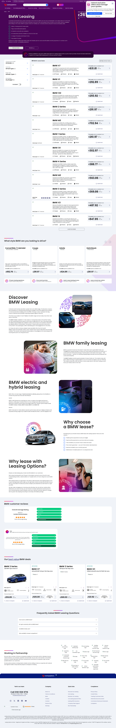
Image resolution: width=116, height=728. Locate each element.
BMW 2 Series (59, 106)
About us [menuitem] (81, 1)
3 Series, (20, 405)
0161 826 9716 (64, 723)
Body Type (8, 72)
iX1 (35, 411)
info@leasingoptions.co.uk (19, 695)
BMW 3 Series (59, 188)
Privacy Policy (94, 691)
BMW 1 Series (59, 134)
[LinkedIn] (18, 701)
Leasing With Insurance (73, 701)
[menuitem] (8, 8)
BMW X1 (56, 79)
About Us (47, 691)
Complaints (94, 703)
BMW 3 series (68, 358)
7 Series (26, 316)
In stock (19, 84)
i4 (37, 411)
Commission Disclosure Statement (99, 701)
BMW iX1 (57, 147)
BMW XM (37, 405)
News (46, 696)
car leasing (21, 42)
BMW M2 (57, 175)
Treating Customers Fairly (97, 696)
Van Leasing (71, 694)
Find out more (16, 48)
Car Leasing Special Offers (74, 698)
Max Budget (8, 78)
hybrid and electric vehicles (29, 394)
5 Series (19, 322)
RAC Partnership (72, 705)
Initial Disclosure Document (97, 698)
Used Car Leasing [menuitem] (69, 8)
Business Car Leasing (73, 696)
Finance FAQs (48, 703)
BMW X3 (57, 202)
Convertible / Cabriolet (15, 248)
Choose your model (10, 61)
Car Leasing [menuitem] (8, 1)
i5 (38, 411)
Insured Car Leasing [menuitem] (32, 8)
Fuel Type (8, 67)
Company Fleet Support (74, 703)
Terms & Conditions (50, 694)
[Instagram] (10, 701)
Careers (47, 698)
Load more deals (72, 229)
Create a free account (94, 13)
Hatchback (91, 248)
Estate (62, 248)
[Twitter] (14, 701)
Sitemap (47, 705)
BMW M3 (57, 120)
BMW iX (56, 216)
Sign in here (97, 16)
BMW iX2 (57, 93)
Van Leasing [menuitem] (21, 1)
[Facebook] (22, 701)
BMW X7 (56, 65)
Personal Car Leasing (73, 691)
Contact (47, 701)
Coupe (35, 248)
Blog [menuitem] (85, 1)
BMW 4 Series (59, 161)
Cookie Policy (94, 694)
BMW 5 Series (25, 405)
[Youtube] (26, 701)
